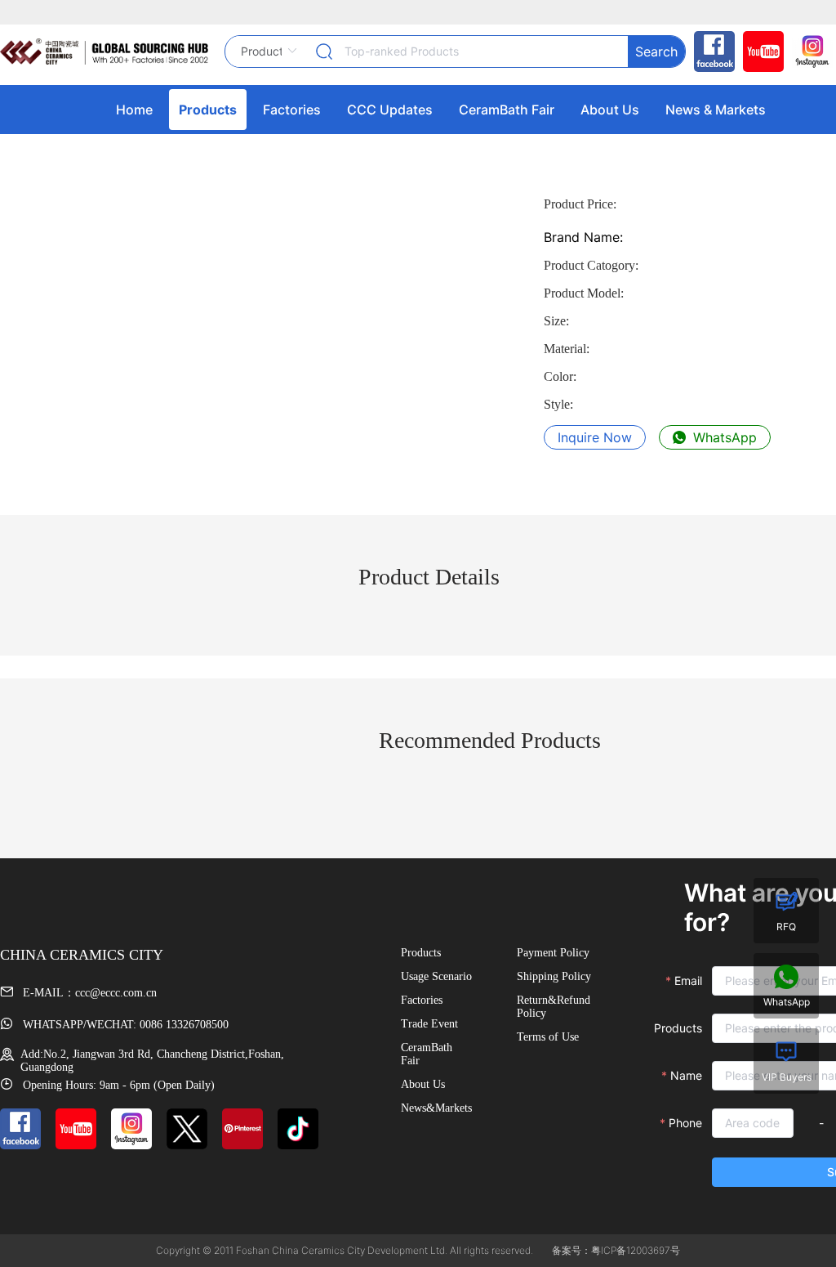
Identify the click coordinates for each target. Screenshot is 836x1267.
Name (686, 1075)
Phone (685, 1123)
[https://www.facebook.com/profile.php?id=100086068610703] (710, 51)
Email (688, 980)
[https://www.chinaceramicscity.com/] (104, 51)
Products (678, 1028)
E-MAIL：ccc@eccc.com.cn (88, 993)
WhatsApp (723, 437)
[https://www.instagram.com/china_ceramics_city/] (808, 51)
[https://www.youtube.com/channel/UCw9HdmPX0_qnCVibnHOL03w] (759, 51)
